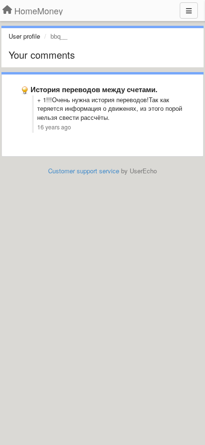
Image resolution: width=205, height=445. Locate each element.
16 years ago (54, 127)
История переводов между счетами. (94, 89)
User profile (24, 36)
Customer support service (83, 170)
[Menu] (189, 10)
